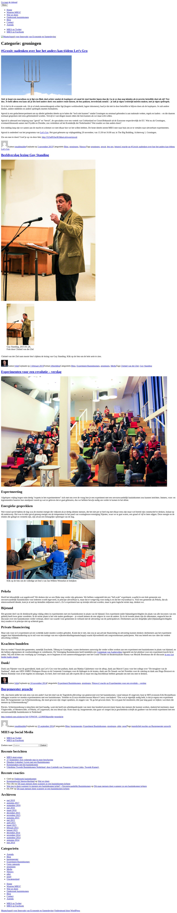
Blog (9, 20)
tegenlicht (136, 726)
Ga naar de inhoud (9, 2)
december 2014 (13, 833)
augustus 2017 (13, 803)
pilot (119, 726)
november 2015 (13, 815)
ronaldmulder (20, 146)
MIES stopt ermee (14, 757)
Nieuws (82, 146)
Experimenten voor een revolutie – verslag (31, 372)
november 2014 (13, 835)
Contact (10, 22)
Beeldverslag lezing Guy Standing (25, 155)
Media (113, 366)
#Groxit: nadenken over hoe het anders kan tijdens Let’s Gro (44, 51)
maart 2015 (11, 825)
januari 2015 (12, 830)
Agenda (10, 25)
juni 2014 (11, 842)
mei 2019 (11, 800)
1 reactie (122, 683)
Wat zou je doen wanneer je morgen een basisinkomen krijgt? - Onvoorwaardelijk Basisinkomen (49, 786)
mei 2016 (11, 808)
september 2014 (13, 837)
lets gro (110, 146)
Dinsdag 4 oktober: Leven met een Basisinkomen (28, 762)
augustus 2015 (13, 818)
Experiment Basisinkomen (88, 366)
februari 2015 (12, 828)
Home (9, 10)
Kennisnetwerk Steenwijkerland (21, 781)
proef (124, 726)
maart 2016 (11, 810)
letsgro (117, 146)
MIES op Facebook (15, 740)
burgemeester (76, 726)
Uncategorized (13, 879)
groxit (103, 146)
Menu (4, 5)
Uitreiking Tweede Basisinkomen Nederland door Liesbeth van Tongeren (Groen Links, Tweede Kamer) (53, 767)
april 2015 (11, 823)
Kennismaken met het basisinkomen (22, 765)
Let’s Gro (44, 132)
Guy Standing (146, 366)
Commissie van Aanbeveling (109, 652)
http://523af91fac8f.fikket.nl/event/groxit (59, 137)
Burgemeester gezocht (17, 689)
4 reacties (155, 726)
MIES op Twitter (14, 738)
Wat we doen (12, 15)
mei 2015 (11, 820)
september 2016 (13, 805)
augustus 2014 (13, 840)
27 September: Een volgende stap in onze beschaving (30, 760)
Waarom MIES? (14, 12)
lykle (17, 366)
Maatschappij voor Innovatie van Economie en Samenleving (27, 910)
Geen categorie (13, 864)
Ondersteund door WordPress (67, 910)
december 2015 (13, 813)
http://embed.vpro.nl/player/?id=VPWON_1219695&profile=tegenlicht (32, 717)
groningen (73, 146)
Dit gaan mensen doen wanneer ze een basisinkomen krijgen (44, 784)
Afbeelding (55, 366)
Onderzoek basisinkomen (18, 17)
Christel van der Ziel (130, 366)
